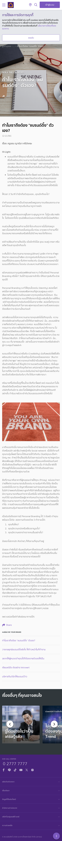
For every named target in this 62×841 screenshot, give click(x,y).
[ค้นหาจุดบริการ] (30, 5)
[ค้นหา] (35, 5)
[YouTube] (20, 769)
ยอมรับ (31, 37)
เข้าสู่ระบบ (49, 4)
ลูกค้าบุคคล (6, 46)
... (14, 46)
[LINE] (9, 769)
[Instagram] (32, 769)
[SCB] (11, 5)
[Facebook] (3, 769)
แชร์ (8, 96)
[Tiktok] (15, 769)
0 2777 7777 (15, 763)
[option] (21, 724)
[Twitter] (26, 769)
